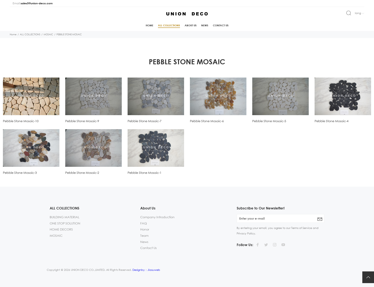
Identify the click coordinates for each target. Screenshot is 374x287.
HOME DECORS (61, 229)
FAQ (143, 223)
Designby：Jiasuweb (146, 269)
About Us (191, 25)
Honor (144, 229)
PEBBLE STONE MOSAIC (69, 34)
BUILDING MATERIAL (64, 217)
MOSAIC (48, 34)
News (204, 25)
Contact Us (220, 25)
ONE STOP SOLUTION (65, 223)
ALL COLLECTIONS (169, 25)
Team (144, 236)
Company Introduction (157, 217)
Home (149, 25)
